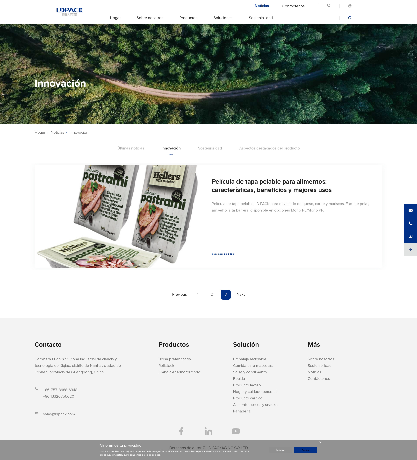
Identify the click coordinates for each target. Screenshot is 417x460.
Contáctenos (293, 6)
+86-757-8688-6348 (60, 390)
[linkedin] (208, 431)
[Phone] (329, 6)
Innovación (78, 132)
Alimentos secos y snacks (255, 405)
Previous (179, 295)
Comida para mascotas (253, 366)
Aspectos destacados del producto (269, 148)
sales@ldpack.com (59, 414)
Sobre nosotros (150, 18)
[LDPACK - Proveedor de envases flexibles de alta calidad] (70, 12)
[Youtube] (236, 431)
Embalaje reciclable (249, 359)
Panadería (242, 411)
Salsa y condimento (250, 372)
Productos (188, 18)
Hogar (115, 18)
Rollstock (166, 366)
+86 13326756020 (58, 396)
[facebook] (181, 431)
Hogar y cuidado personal (255, 392)
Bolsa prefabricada (174, 359)
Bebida (239, 379)
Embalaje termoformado (179, 372)
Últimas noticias (130, 148)
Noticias (262, 6)
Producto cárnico (248, 398)
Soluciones (223, 18)
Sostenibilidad (261, 18)
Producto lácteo (247, 385)
